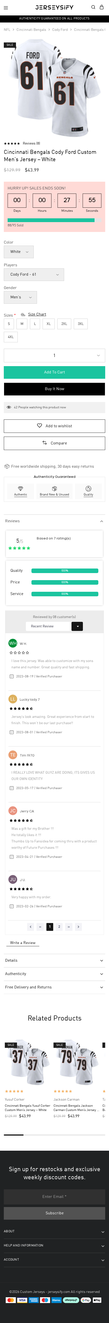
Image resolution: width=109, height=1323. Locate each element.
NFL (7, 30)
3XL (81, 324)
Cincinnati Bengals (31, 30)
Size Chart (37, 315)
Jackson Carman (66, 1099)
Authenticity (15, 974)
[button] (54, 443)
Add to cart (54, 372)
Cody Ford (60, 30)
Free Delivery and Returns (28, 987)
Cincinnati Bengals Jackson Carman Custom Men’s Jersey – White (76, 1108)
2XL (64, 324)
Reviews (12, 521)
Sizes (8, 316)
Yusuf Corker (15, 1099)
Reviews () (31, 143)
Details (11, 961)
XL (49, 324)
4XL (11, 337)
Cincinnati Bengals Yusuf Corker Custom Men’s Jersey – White (27, 1108)
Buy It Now (54, 389)
